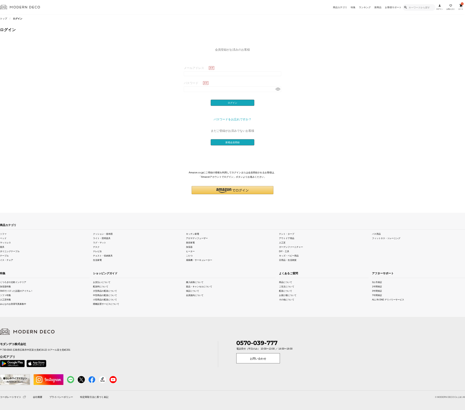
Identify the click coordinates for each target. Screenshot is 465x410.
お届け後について (287, 295)
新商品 (377, 7)
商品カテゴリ (340, 7)
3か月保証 (377, 282)
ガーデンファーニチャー (291, 247)
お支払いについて (101, 282)
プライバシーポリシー (61, 397)
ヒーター (190, 251)
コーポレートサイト (10, 397)
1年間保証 (377, 286)
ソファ (3, 234)
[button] (232, 190)
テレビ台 (97, 251)
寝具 (2, 247)
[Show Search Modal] (405, 7)
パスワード (191, 83)
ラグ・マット (99, 242)
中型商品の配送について (105, 295)
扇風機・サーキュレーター (199, 260)
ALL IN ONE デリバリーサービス (381, 300)
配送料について (100, 286)
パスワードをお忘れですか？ (232, 119)
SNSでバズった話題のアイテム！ (9, 291)
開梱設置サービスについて (106, 304)
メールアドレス (194, 68)
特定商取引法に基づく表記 (94, 397)
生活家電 (97, 260)
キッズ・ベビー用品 (289, 256)
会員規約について (194, 295)
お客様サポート (393, 7)
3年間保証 (377, 291)
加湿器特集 (5, 286)
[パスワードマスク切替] (278, 89)
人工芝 (282, 242)
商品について (285, 282)
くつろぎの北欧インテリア (9, 282)
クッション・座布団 (103, 234)
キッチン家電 (192, 234)
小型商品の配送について (105, 300)
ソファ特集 (5, 295)
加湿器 (189, 247)
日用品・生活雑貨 (287, 260)
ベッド (3, 238)
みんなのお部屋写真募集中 (9, 304)
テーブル (4, 256)
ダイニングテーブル (10, 251)
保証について (192, 291)
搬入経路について (194, 282)
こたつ (189, 256)
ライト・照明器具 (101, 238)
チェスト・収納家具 (103, 256)
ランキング (365, 7)
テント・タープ (286, 234)
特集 (353, 7)
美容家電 (190, 242)
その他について (286, 300)
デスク (96, 247)
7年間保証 (377, 295)
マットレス (5, 242)
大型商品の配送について (105, 291)
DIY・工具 (284, 251)
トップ (3, 18)
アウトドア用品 (286, 238)
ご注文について (286, 286)
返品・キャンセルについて (199, 286)
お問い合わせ (258, 358)
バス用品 (376, 234)
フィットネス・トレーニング (386, 238)
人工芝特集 (5, 300)
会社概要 (37, 397)
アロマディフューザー (197, 238)
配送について (285, 291)
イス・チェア (6, 260)
